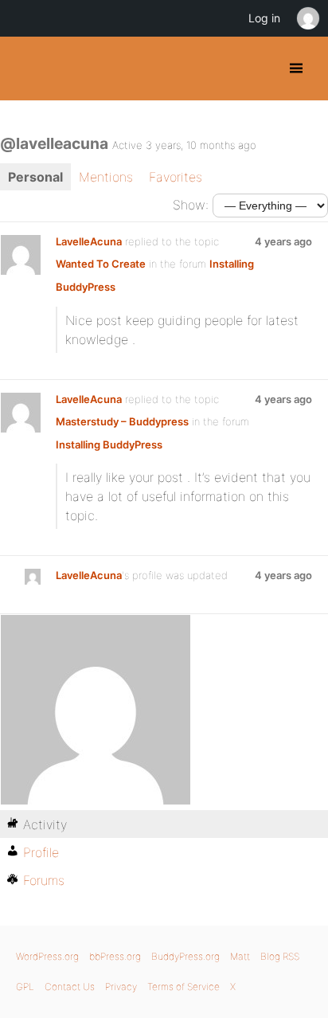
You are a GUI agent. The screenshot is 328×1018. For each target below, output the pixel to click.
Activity (45, 824)
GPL (25, 987)
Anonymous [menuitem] (307, 18)
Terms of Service (183, 987)
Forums (43, 880)
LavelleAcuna (89, 241)
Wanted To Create (101, 263)
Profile (41, 852)
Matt (240, 956)
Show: (191, 205)
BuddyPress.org (26, 68)
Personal (35, 177)
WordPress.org (47, 956)
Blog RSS (279, 956)
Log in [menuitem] (264, 18)
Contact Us (70, 987)
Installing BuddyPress (109, 444)
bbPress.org (115, 956)
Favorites (175, 177)
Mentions (106, 177)
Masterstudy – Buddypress (122, 421)
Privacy (121, 987)
